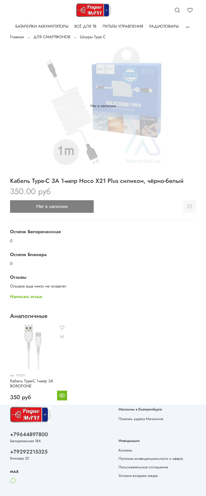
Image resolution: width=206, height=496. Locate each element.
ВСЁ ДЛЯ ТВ (85, 26)
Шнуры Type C (93, 37)
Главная (17, 37)
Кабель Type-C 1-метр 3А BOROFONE (31, 383)
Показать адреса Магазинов (141, 418)
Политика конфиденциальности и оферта (151, 458)
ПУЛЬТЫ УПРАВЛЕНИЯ (122, 26)
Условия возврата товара (138, 475)
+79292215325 (28, 452)
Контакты (125, 450)
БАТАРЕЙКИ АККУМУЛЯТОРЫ (41, 26)
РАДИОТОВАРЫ (164, 26)
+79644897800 (29, 434)
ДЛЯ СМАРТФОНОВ (51, 37)
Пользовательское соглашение (143, 467)
